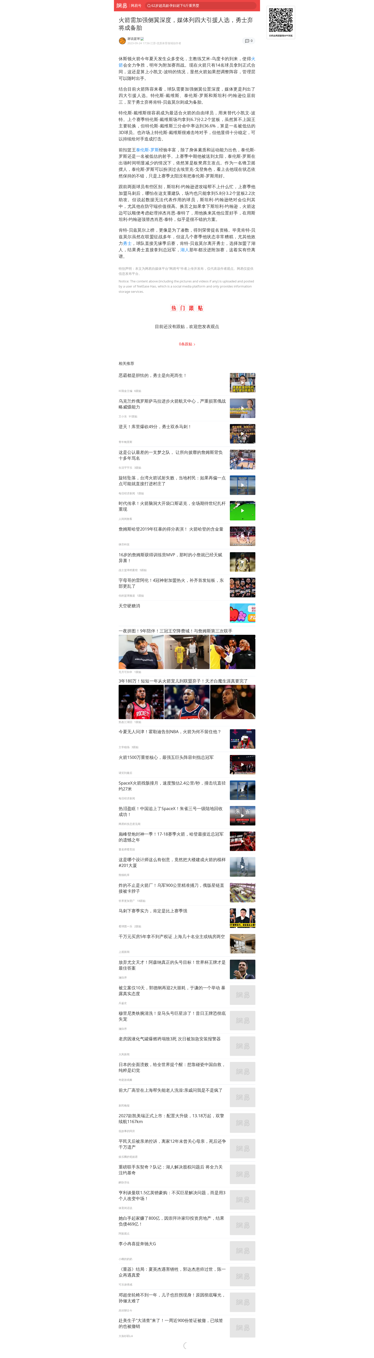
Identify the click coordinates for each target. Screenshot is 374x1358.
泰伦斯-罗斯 (147, 150)
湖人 (184, 249)
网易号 (136, 5)
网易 (121, 5)
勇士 (127, 243)
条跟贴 (186, 344)
